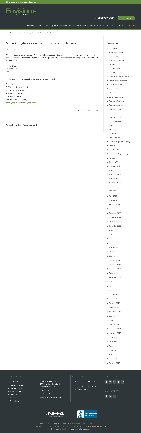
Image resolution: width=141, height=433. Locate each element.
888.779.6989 (46, 390)
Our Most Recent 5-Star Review (85, 382)
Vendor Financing (115, 174)
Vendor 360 (29, 26)
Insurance (112, 129)
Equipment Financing (59, 26)
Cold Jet (112, 73)
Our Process (14, 398)
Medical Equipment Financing (119, 142)
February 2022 (114, 252)
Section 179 (113, 162)
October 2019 (114, 273)
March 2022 (113, 247)
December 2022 (115, 213)
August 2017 (114, 346)
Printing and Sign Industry (118, 154)
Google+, (96, 110)
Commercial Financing (92, 26)
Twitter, (90, 110)
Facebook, (84, 110)
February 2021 (114, 260)
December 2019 (115, 269)
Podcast (112, 146)
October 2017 (114, 337)
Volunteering (114, 178)
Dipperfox (113, 93)
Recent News (130, 26)
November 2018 (115, 312)
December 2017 (115, 329)
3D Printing (113, 48)
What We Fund (107, 26)
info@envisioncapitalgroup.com (51, 397)
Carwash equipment (116, 68)
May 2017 (113, 354)
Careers (112, 64)
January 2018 (114, 324)
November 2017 (115, 333)
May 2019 (113, 290)
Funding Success (115, 117)
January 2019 (114, 307)
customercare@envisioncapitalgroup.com (23, 2)
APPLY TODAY (126, 18)
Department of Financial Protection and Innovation (56, 426)
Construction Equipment (118, 81)
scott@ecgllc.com (13, 103)
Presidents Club (115, 150)
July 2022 (112, 234)
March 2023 (113, 200)
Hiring (111, 125)
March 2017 (113, 359)
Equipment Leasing (42, 26)
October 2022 (114, 222)
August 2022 (114, 230)
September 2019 (115, 277)
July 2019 (112, 282)
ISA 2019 (112, 133)
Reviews (112, 158)
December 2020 (115, 264)
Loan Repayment (115, 138)
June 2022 (113, 239)
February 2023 (114, 204)
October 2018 (114, 316)
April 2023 (113, 196)
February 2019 (114, 303)
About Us (119, 26)
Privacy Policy (14, 401)
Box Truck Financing (116, 60)
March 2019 (113, 299)
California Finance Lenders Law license (86, 423)
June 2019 (113, 286)
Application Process (116, 52)
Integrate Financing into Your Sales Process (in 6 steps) (86, 388)
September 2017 (115, 342)
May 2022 (113, 243)
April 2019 (113, 294)
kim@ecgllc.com (30, 103)
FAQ (22, 26)
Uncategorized (114, 166)
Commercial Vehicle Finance (119, 77)
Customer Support (115, 89)
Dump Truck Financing (117, 97)
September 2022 (115, 226)
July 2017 (112, 350)
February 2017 (114, 363)
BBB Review (113, 56)
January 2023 (114, 209)
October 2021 (114, 256)
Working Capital (75, 26)
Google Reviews (115, 121)
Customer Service (115, 85)
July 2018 (112, 320)
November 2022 (115, 217)
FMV (111, 113)
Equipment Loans (115, 109)
